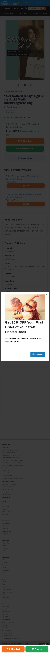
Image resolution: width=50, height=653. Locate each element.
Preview (38, 649)
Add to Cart (14, 649)
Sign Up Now (37, 354)
